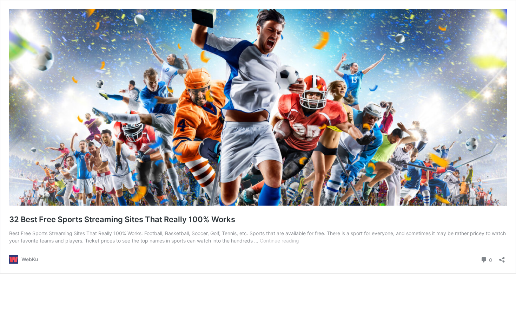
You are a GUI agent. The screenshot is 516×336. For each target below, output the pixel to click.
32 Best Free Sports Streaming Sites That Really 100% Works (122, 219)
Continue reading (279, 241)
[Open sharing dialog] (502, 257)
